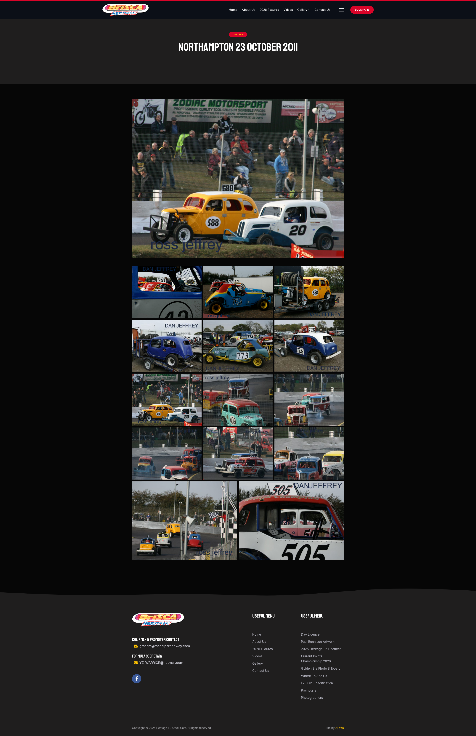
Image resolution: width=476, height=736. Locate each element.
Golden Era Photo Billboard (320, 668)
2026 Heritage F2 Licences (321, 649)
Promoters (308, 690)
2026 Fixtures (269, 10)
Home (233, 10)
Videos (288, 10)
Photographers (312, 698)
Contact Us (322, 10)
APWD (339, 728)
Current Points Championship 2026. (316, 658)
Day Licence (310, 634)
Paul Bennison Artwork (318, 642)
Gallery (302, 10)
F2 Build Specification (317, 683)
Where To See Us (314, 676)
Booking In (362, 9)
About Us (248, 10)
